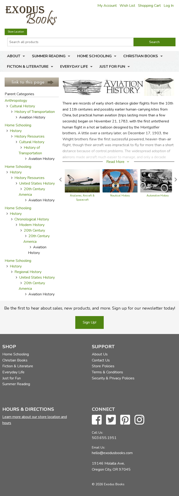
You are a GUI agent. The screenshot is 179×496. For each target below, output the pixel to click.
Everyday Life (74, 66)
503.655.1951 (104, 437)
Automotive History (158, 195)
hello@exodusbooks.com (112, 453)
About (13, 56)
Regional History (27, 271)
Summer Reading (48, 56)
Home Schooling (94, 56)
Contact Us (101, 360)
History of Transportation (34, 111)
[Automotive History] (157, 180)
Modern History (32, 224)
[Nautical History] (120, 180)
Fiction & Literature (27, 66)
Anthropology (16, 100)
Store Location (16, 32)
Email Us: (98, 447)
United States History (37, 183)
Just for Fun (112, 66)
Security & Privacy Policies (113, 378)
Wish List (127, 5)
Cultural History (22, 106)
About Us (100, 354)
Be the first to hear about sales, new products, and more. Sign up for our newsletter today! (89, 308)
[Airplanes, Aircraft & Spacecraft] (82, 180)
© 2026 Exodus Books (108, 484)
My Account (107, 5)
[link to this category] (32, 81)
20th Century (34, 230)
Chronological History (31, 219)
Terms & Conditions (107, 372)
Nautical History (120, 195)
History (16, 130)
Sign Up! (89, 322)
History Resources (29, 136)
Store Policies (103, 366)
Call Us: (97, 432)
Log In (169, 5)
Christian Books (140, 56)
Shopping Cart (149, 5)
